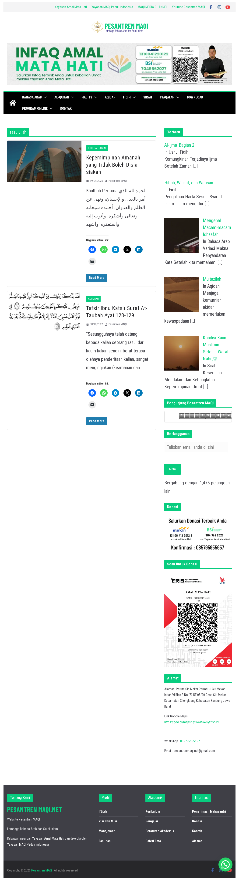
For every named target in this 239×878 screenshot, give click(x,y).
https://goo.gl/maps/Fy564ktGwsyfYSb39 (191, 722)
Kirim (172, 469)
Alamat (197, 841)
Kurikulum (152, 811)
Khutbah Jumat (97, 148)
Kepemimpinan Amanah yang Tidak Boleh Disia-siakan (113, 164)
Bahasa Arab (32, 97)
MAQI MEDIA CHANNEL (152, 7)
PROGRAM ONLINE (35, 108)
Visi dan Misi (108, 821)
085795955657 (190, 741)
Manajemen (107, 831)
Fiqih (127, 97)
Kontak (66, 108)
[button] (44, 97)
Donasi (197, 821)
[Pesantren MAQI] (12, 102)
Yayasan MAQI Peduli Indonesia (112, 7)
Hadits (87, 97)
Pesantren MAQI (118, 180)
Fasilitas (105, 841)
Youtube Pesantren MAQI (188, 7)
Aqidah (110, 97)
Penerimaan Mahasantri (209, 811)
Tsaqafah (166, 97)
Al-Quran (61, 97)
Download (195, 97)
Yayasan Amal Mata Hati (71, 7)
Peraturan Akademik (159, 831)
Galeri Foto (153, 841)
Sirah (147, 97)
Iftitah (103, 811)
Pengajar (151, 821)
